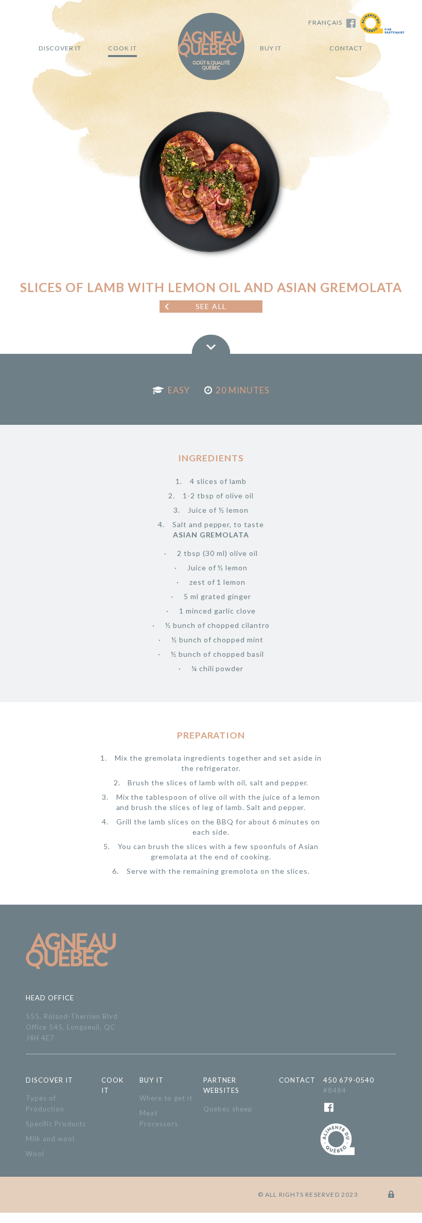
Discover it (60, 48)
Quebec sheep (228, 1109)
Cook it (122, 48)
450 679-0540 (349, 1085)
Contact (346, 48)
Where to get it (165, 1098)
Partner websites (221, 1085)
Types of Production (45, 1103)
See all (211, 306)
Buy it (271, 48)
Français (325, 22)
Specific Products (56, 1124)
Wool (35, 1153)
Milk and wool (50, 1139)
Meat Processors (158, 1118)
